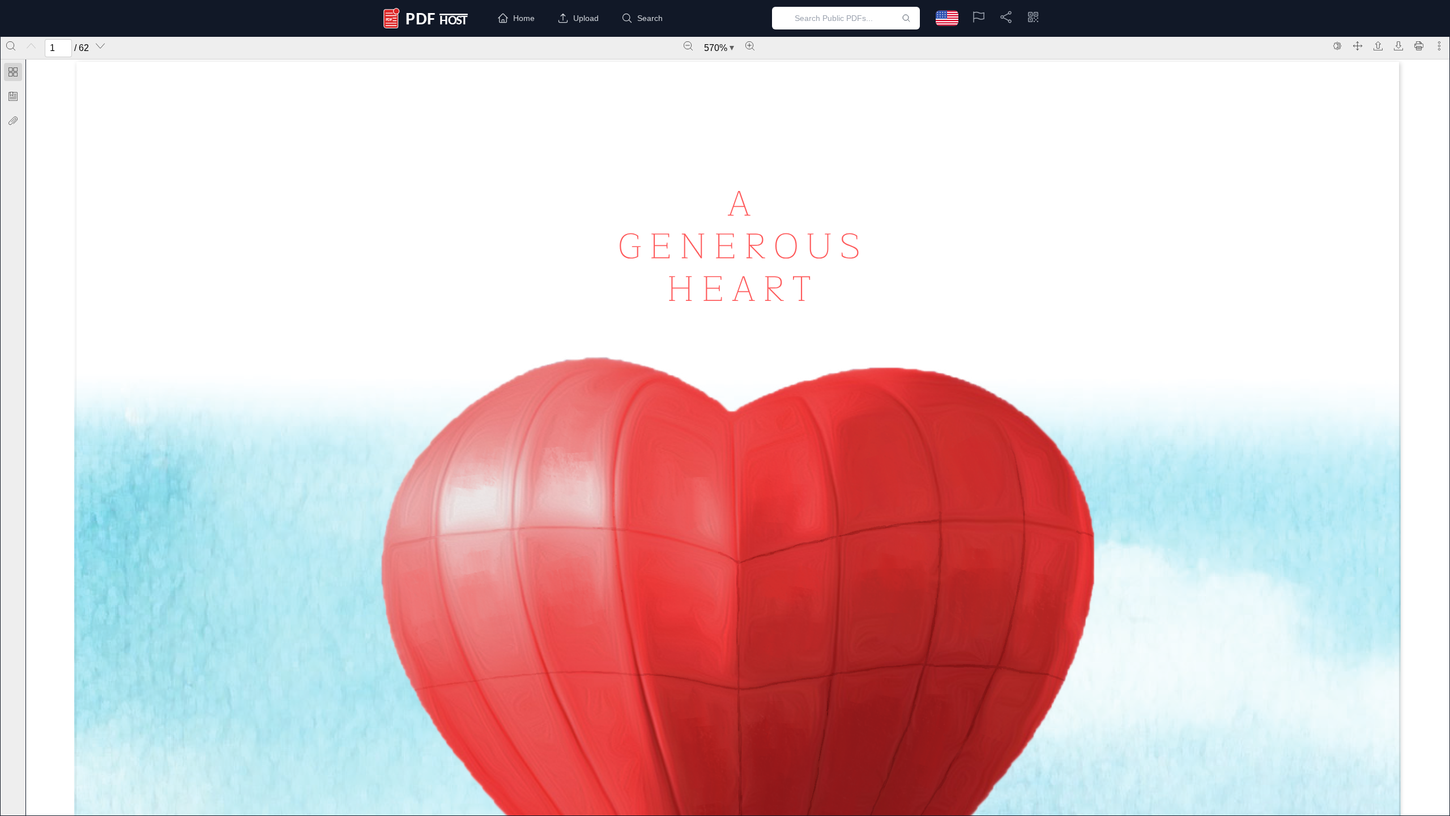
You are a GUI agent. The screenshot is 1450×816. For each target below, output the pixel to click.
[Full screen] (1358, 46)
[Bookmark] (13, 96)
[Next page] (100, 46)
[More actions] (1439, 46)
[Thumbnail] (13, 72)
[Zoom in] (750, 46)
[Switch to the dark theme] (1337, 46)
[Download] (1398, 46)
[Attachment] (13, 121)
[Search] (11, 46)
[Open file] (1378, 46)
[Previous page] (31, 46)
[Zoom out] (688, 46)
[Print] (1419, 46)
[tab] (13, 74)
